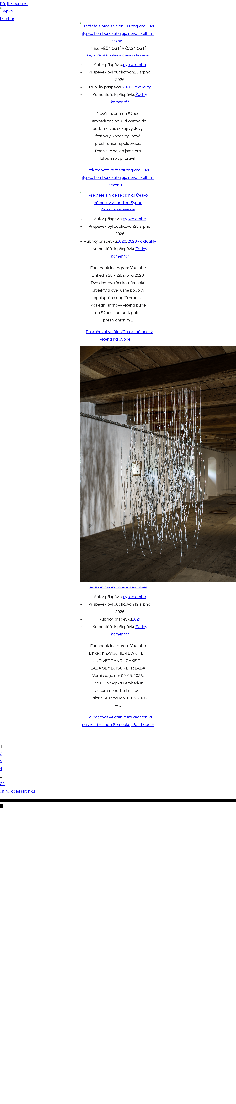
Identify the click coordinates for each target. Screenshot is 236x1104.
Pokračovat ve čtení (118, 177)
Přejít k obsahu (14, 4)
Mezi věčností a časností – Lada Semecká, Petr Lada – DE (118, 587)
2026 (121, 241)
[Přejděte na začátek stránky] (1, 806)
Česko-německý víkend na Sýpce (118, 209)
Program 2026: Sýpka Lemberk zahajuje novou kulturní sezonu (118, 55)
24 (2, 784)
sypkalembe (134, 65)
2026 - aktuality (136, 87)
